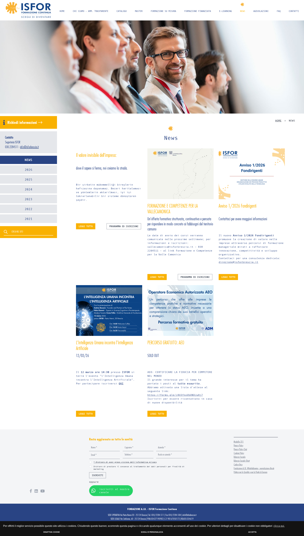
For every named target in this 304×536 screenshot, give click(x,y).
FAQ (279, 11)
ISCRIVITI (97, 475)
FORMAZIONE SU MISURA (163, 11)
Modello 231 (239, 441)
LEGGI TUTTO (86, 226)
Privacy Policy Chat (240, 449)
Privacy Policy (238, 445)
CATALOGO (122, 11)
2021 (28, 219)
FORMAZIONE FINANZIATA (197, 11)
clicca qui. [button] (279, 526)
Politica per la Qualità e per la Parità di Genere (250, 472)
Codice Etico (238, 464)
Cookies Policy (239, 453)
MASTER (138, 11)
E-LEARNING (225, 11)
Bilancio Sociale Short (242, 460)
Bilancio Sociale (239, 456)
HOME (62, 11)
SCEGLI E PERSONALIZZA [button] (152, 532)
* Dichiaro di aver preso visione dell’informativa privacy (125, 462)
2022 (28, 209)
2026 (28, 169)
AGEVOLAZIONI (261, 11)
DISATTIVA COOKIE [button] (51, 532)
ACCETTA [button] (252, 532)
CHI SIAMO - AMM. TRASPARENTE (90, 11)
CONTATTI (294, 11)
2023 (28, 199)
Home (278, 120)
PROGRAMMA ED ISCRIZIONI (123, 226)
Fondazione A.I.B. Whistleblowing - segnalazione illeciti (254, 468)
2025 (28, 179)
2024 (28, 189)
